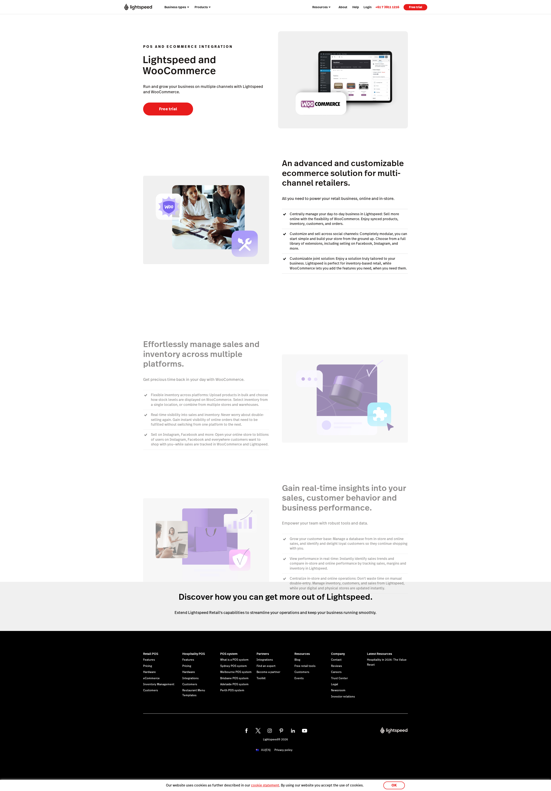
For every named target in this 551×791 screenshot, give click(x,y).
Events (299, 678)
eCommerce (151, 678)
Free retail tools (305, 666)
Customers (150, 690)
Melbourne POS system (236, 672)
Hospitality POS (193, 654)
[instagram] (269, 730)
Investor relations (343, 697)
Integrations (190, 678)
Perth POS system (232, 690)
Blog (297, 660)
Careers (336, 672)
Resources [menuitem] (320, 7)
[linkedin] (293, 730)
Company (338, 654)
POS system (229, 654)
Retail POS (150, 654)
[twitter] (258, 730)
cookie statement (265, 785)
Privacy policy (283, 750)
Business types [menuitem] (175, 7)
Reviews (336, 666)
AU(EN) (266, 750)
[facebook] (246, 730)
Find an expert (266, 666)
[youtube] (304, 730)
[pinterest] (281, 730)
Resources (302, 654)
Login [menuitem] (367, 7)
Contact (336, 660)
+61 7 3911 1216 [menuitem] (387, 7)
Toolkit (261, 678)
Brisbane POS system (234, 678)
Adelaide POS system (234, 684)
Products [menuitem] (201, 7)
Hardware (149, 672)
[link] (387, 7)
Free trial (415, 7)
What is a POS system (234, 660)
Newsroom (338, 690)
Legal (334, 684)
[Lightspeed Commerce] (138, 7)
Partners (263, 654)
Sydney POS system (233, 666)
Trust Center (339, 678)
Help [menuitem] (355, 7)
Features (149, 660)
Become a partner (268, 672)
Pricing (147, 666)
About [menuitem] (343, 7)
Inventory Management (158, 684)
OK (394, 785)
